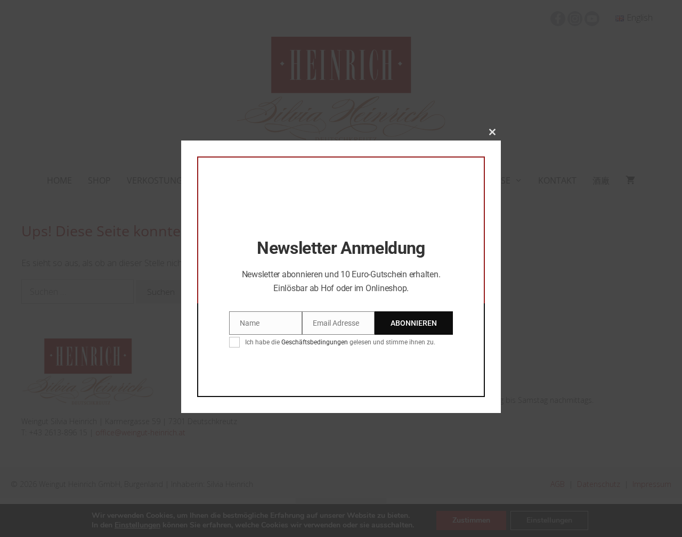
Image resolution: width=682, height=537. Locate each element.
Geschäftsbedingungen (314, 342)
